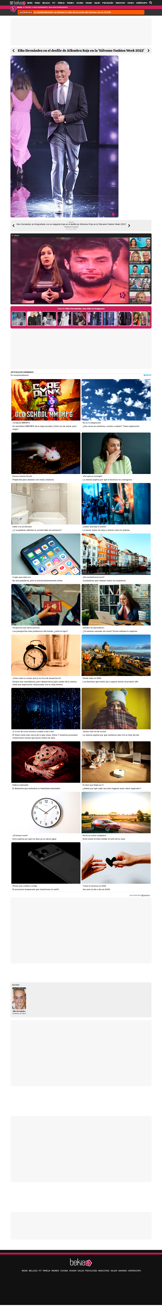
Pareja (46, 1270)
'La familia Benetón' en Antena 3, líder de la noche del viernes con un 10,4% (65, 12)
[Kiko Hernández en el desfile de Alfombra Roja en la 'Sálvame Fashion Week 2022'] (94, 318)
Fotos (28, 7)
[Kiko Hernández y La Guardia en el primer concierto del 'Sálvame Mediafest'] (79, 318)
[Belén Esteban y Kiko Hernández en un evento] (34, 318)
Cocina (64, 1270)
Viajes (113, 1270)
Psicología (91, 1270)
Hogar (72, 1270)
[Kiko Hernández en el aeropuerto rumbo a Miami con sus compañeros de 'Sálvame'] (19, 318)
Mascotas (103, 1270)
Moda (25, 1270)
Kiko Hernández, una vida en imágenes (50, 7)
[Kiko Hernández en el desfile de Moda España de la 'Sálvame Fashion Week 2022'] (124, 318)
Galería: (81, 308)
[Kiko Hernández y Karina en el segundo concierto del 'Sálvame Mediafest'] (64, 318)
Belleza (33, 1270)
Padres (55, 1270)
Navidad (122, 1270)
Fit (40, 1270)
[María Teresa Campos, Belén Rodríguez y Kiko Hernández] (140, 318)
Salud (81, 1270)
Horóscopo (134, 1270)
